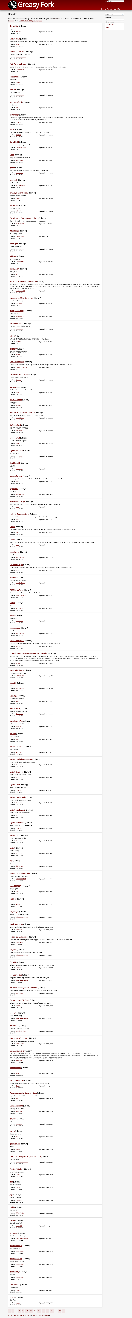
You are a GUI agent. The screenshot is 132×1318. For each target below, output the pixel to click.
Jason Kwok (19, 160)
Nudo (17, 532)
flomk (17, 392)
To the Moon (19, 456)
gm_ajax (13, 1118)
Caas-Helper (15, 1284)
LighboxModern (16, 450)
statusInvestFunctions (19, 1038)
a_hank (18, 1149)
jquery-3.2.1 (14, 269)
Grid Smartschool (17, 362)
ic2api (12, 336)
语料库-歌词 (14, 1271)
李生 (17, 891)
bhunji (18, 82)
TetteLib (13, 962)
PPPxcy (18, 1006)
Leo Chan (19, 752)
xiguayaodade (20, 494)
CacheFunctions (16, 1106)
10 (27, 1311)
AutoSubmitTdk (16, 721)
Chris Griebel (20, 69)
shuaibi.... (19, 405)
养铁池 (12, 1207)
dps (11, 1182)
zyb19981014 (20, 676)
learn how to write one (41, 1315)
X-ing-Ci (18, 354)
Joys (11, 1194)
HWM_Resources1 (17, 641)
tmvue (12, 1297)
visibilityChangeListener (20, 514)
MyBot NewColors (17, 822)
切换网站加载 (15, 463)
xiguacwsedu (15, 628)
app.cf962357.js (16, 886)
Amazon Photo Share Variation (22, 412)
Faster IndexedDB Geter (20, 1000)
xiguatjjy (13, 683)
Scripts (103, 9)
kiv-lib (12, 1131)
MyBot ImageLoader (18, 797)
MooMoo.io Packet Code (20, 873)
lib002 (12, 615)
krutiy (17, 1073)
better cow (14, 205)
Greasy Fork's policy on (30, 21)
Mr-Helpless (19, 329)
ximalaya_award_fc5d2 (19, 193)
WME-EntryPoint (16, 590)
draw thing (14, 26)
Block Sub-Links (16, 924)
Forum (109, 9)
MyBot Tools (15, 784)
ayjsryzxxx (14, 489)
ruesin (18, 198)
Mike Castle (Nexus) (22, 917)
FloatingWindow (16, 1169)
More (119, 9)
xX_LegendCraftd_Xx (22, 1162)
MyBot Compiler (16, 772)
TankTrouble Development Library (24, 218)
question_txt (15, 1144)
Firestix (18, 1174)
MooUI (12, 527)
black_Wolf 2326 (20, 291)
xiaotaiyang (19, 469)
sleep (12, 155)
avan (17, 570)
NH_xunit (13, 1013)
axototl (18, 904)
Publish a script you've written (19, 1315)
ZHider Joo (19, 1060)
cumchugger (19, 993)
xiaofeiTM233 (20, 431)
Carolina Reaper (21, 57)
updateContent (16, 476)
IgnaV (17, 481)
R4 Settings (14, 231)
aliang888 (19, 1124)
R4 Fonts (13, 256)
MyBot (12, 848)
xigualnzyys (14, 552)
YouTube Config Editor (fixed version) (25, 1156)
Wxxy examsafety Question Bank (23, 1093)
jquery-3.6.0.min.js (17, 311)
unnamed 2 (19, 942)
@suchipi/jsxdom (17, 1080)
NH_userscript (16, 975)
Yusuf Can (19, 765)
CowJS (12, 539)
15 (48, 1311)
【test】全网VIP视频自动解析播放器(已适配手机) (29, 653)
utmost (18, 663)
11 (31, 1311)
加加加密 (13, 349)
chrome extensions (21, 367)
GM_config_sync (16, 565)
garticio (18, 44)
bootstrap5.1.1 (16, 102)
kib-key (13, 734)
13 (39, 1311)
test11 (12, 603)
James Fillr (19, 930)
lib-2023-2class (16, 400)
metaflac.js (14, 115)
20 (60, 1311)
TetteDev (18, 968)
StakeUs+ (13, 577)
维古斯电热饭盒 (20, 185)
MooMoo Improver (17, 51)
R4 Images (14, 243)
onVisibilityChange (17, 501)
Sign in (106, 1)
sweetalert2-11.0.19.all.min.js (21, 298)
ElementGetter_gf (17, 1051)
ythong (18, 1303)
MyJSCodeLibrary (17, 670)
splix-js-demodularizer (19, 937)
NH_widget (14, 911)
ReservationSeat (16, 323)
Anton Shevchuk (21, 595)
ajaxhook (13, 180)
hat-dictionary (15, 708)
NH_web (13, 949)
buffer (12, 129)
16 (52, 1311)
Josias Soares (20, 1044)
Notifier (13, 899)
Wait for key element (18, 64)
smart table (15, 77)
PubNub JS (14, 1025)
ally (11, 860)
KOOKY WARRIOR (21, 879)
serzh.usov (19, 646)
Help (114, 9)
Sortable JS (14, 142)
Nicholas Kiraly (20, 583)
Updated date (110, 25)
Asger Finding (20, 224)
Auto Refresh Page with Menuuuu (23, 987)
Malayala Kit (15, 39)
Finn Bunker (19, 714)
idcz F (17, 107)
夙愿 (17, 1098)
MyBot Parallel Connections (21, 759)
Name (107, 27)
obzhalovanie (15, 1068)
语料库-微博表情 (16, 1246)
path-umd (14, 387)
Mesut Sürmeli (20, 418)
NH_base (13, 1233)
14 (43, 1311)
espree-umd (15, 438)
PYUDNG (18, 122)
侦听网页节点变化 (17, 746)
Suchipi (18, 1086)
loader (12, 1220)
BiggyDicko (19, 726)
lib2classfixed (15, 425)
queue (12, 167)
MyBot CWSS (15, 835)
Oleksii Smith (20, 95)
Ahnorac (18, 380)
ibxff (17, 701)
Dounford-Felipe (21, 147)
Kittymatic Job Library (19, 374)
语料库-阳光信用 (16, 1258)
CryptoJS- (13, 695)
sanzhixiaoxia (20, 303)
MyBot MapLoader (17, 810)
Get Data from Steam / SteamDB (23, 281)
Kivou (17, 739)
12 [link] (35, 1311)
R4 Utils (13, 89)
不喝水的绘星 (20, 1213)
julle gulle (19, 31)
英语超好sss (19, 866)
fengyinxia (19, 1187)
